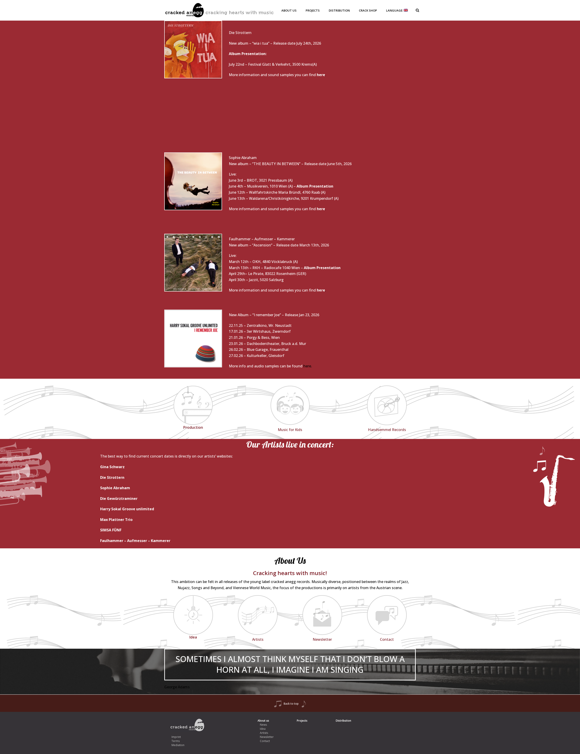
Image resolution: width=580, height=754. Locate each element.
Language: (395, 10)
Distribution (339, 10)
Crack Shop (368, 10)
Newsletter (267, 737)
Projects (313, 10)
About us (289, 10)
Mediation (178, 745)
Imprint (176, 737)
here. (307, 366)
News (263, 725)
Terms (176, 741)
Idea (263, 729)
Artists (264, 733)
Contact (265, 741)
